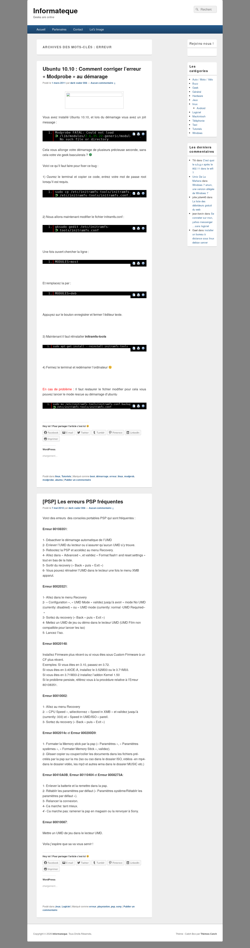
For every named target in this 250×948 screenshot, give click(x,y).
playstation (103, 906)
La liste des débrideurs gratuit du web (202, 205)
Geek (195, 87)
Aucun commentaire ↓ (103, 83)
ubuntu (59, 480)
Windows (197, 133)
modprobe (48, 480)
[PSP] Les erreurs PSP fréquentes (83, 501)
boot (92, 476)
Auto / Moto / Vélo (202, 79)
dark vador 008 (78, 83)
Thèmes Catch (209, 934)
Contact (78, 29)
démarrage (102, 476)
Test (194, 125)
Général (196, 92)
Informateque (55, 10)
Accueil (41, 29)
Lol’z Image (97, 29)
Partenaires (59, 29)
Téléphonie (198, 120)
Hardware (197, 96)
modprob (129, 476)
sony (119, 906)
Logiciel (66, 906)
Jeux (58, 906)
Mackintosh (198, 116)
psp (113, 906)
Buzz (195, 83)
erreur (113, 476)
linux (57, 476)
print (138, 134)
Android (201, 108)
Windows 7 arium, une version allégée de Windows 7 (203, 189)
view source (133, 134)
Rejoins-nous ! (201, 43)
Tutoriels (66, 476)
